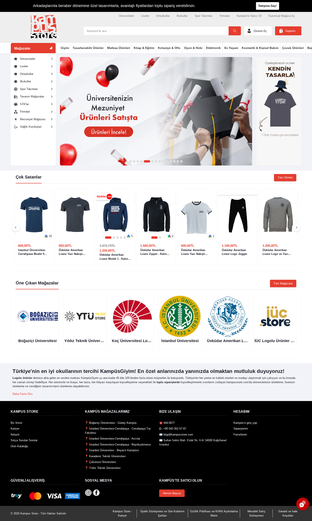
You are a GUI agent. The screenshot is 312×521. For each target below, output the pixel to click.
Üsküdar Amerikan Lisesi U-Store (237, 341)
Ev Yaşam (231, 48)
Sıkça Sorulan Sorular (24, 440)
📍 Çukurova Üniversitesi (100, 462)
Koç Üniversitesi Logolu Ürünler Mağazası (150, 341)
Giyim (65, 48)
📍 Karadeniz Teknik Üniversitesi (105, 456)
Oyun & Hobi (193, 48)
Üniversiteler (126, 15)
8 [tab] (159, 162)
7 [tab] (156, 162)
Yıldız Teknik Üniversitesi (87, 341)
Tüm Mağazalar (283, 283)
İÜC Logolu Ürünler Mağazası (281, 341)
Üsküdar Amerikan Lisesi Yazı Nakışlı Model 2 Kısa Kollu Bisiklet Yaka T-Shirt (72, 252)
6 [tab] (152, 162)
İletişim (15, 434)
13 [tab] (178, 162)
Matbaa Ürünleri (118, 48)
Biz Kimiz (16, 422)
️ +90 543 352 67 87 (174, 428)
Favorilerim (240, 434)
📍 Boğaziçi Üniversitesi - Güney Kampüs (111, 422)
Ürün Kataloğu (19, 446)
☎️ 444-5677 (167, 422)
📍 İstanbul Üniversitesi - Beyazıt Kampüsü (112, 450)
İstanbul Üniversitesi (180, 341)
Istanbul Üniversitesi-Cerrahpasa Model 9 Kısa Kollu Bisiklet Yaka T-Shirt (33, 252)
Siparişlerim (240, 428)
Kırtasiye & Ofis (169, 48)
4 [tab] (141, 162)
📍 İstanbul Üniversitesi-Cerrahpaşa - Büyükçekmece (118, 444)
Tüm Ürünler (285, 177)
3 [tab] (137, 162)
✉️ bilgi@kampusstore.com (176, 434)
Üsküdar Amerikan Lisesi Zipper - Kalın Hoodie (153, 252)
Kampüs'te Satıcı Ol (249, 15)
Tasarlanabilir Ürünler (88, 48)
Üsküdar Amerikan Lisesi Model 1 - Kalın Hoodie (114, 257)
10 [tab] (167, 162)
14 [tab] (181, 162)
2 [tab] (134, 162)
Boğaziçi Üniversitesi (37, 341)
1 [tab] (130, 162)
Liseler (145, 15)
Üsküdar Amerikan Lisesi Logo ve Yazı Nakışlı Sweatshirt (275, 252)
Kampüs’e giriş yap (245, 422)
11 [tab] (170, 162)
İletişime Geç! (268, 5)
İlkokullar (182, 15)
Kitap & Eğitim (144, 48)
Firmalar (225, 15)
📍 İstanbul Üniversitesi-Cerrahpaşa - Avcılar (112, 438)
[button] (48, 236)
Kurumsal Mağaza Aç (281, 15)
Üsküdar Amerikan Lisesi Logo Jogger (234, 252)
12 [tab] (174, 162)
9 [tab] (163, 162)
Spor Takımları (204, 15)
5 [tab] (147, 162)
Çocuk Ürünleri (293, 48)
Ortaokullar (163, 15)
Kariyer (15, 428)
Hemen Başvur (172, 493)
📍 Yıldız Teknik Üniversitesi (103, 468)
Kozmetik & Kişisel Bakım (260, 48)
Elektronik (213, 48)
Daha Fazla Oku (22, 393)
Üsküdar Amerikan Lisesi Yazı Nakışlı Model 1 (193, 252)
